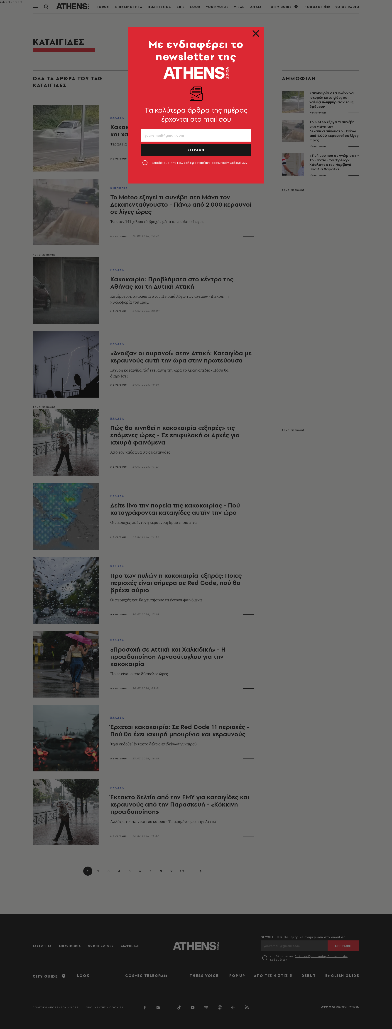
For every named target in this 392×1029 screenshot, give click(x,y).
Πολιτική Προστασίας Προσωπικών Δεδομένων (212, 163)
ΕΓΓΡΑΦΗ (196, 150)
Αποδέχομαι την (199, 162)
